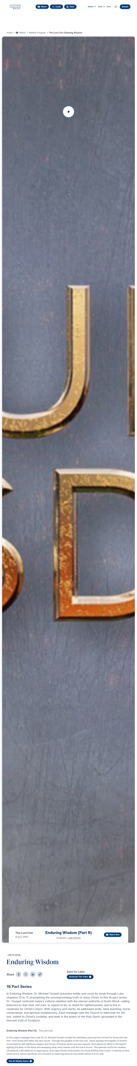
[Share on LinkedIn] (33, 974)
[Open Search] (116, 6)
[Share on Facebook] (18, 974)
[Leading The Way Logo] (15, 6)
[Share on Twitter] (25, 974)
